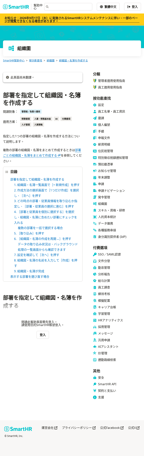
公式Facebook (112, 428)
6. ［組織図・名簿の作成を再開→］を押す (42, 239)
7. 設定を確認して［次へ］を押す (36, 255)
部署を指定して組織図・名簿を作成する (37, 179)
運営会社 (49, 428)
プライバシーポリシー (79, 428)
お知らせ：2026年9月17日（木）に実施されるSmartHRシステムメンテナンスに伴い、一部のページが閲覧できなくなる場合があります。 (71, 19)
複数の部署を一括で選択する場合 (40, 228)
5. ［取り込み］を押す (29, 233)
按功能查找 (35, 60)
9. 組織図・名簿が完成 (29, 271)
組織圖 (51, 60)
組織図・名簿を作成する (73, 60)
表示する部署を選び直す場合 (29, 277)
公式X (134, 428)
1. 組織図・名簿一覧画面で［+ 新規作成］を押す (47, 185)
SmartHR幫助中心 (14, 60)
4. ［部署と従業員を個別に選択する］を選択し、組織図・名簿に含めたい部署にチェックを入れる (45, 217)
